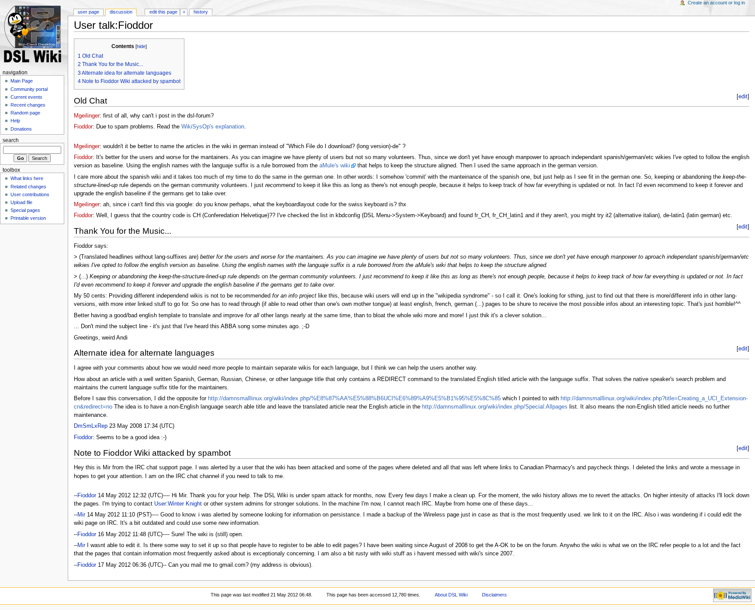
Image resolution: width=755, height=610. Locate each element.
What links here (26, 178)
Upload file (21, 202)
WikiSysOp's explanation (212, 127)
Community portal (29, 89)
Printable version (28, 218)
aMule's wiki (334, 166)
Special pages (25, 210)
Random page (25, 112)
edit (743, 97)
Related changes (28, 186)
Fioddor (83, 127)
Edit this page (163, 11)
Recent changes (27, 104)
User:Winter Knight (178, 504)
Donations (21, 129)
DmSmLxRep (90, 426)
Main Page (21, 80)
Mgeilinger (87, 116)
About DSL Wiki (451, 594)
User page (88, 11)
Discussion (121, 11)
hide (141, 46)
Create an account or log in (716, 2)
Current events (26, 97)
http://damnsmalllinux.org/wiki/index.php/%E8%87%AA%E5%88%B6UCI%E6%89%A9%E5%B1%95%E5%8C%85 (354, 398)
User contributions (29, 194)
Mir (81, 515)
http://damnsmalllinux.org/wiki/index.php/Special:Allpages (495, 407)
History (201, 11)
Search (11, 140)
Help (15, 120)
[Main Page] (34, 34)
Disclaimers (494, 594)
